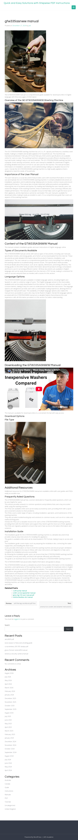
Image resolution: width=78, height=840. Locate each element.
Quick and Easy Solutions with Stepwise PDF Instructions (37, 3)
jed (30, 26)
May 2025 (8, 724)
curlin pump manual (20, 591)
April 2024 (8, 770)
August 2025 (9, 713)
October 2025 (10, 706)
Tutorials (8, 802)
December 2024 (10, 741)
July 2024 (8, 760)
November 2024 (10, 745)
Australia (8, 780)
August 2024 (9, 756)
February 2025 (10, 734)
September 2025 (10, 709)
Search (7, 625)
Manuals (8, 795)
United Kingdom (10, 809)
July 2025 (8, 716)
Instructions (9, 791)
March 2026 (9, 688)
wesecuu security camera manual (16, 654)
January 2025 (9, 738)
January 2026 (9, 695)
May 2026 (8, 680)
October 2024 (10, 749)
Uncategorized (10, 805)
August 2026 (9, 673)
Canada (7, 784)
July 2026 (8, 677)
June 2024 (8, 763)
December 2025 (10, 698)
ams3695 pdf (9, 639)
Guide (7, 787)
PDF (6, 798)
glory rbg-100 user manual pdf (23, 595)
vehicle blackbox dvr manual (23, 597)
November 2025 (10, 702)
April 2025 (8, 727)
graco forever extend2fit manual (16, 650)
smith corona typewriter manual (24, 593)
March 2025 (9, 731)
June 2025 (8, 720)
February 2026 (10, 691)
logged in (17, 619)
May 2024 (8, 767)
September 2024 (10, 752)
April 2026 (8, 684)
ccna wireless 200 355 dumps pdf (16, 646)
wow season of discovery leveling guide (18, 643)
